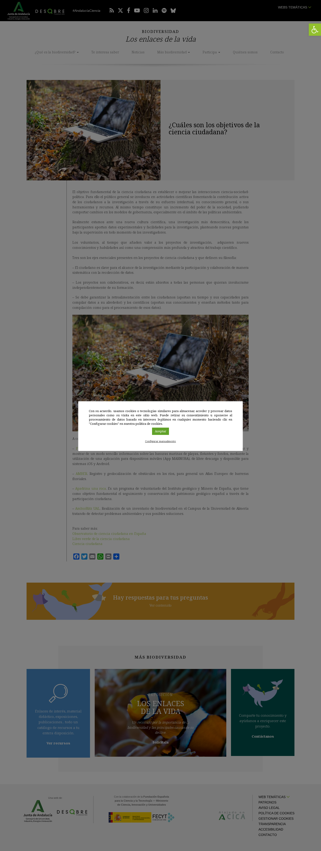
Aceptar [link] (160, 431)
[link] (315, 30)
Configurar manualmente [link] (160, 441)
